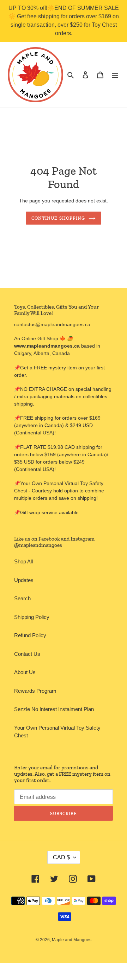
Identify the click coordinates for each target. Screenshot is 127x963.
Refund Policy (30, 635)
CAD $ (61, 857)
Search (22, 598)
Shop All (23, 561)
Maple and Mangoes (71, 939)
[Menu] (115, 74)
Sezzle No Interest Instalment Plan (54, 709)
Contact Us (27, 654)
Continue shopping (58, 218)
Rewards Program (35, 691)
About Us (25, 672)
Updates (24, 580)
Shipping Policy (31, 617)
